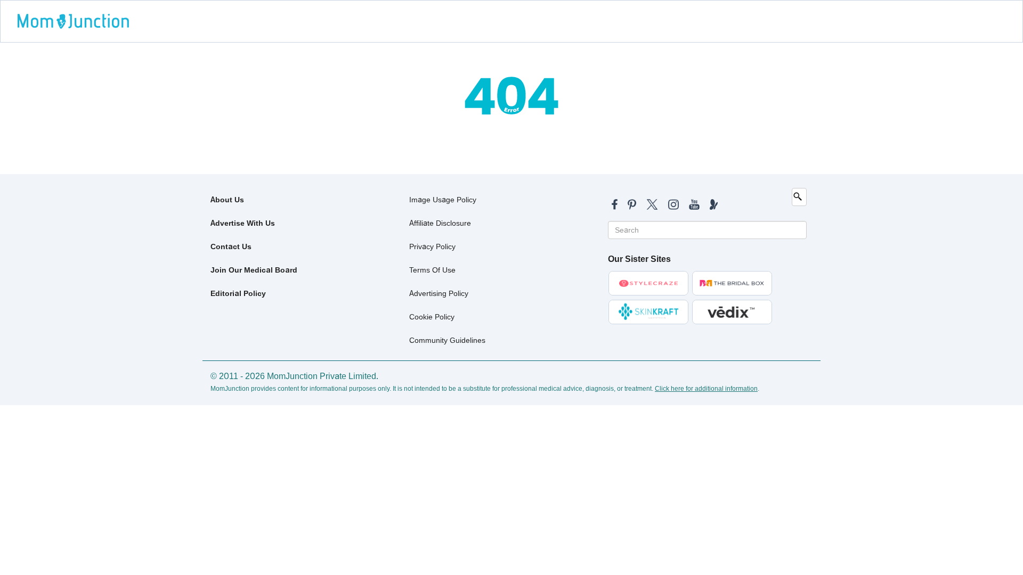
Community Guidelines (447, 340)
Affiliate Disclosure (440, 223)
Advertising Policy (438, 293)
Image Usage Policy (442, 199)
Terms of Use (432, 270)
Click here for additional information (706, 388)
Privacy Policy (432, 246)
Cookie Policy (431, 317)
